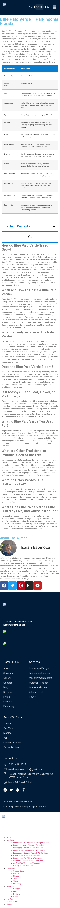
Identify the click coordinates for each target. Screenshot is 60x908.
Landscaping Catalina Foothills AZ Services (30, 853)
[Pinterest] (21, 585)
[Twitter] (12, 585)
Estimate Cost (12, 902)
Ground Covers (19, 871)
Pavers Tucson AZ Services (24, 866)
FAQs (15, 891)
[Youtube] (37, 585)
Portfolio (10, 899)
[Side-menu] (55, 7)
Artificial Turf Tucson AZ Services (26, 863)
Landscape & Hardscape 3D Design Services (31, 843)
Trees (15, 878)
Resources (11, 868)
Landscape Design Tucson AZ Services (28, 845)
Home (9, 837)
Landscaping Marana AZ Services (26, 855)
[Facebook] (4, 585)
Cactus (16, 873)
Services (10, 840)
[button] (54, 226)
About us (10, 886)
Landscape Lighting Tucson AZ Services (29, 848)
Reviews (16, 894)
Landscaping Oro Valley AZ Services (27, 858)
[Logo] (14, 7)
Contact (16, 889)
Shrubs (16, 876)
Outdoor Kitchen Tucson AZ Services (28, 861)
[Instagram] (29, 585)
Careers (16, 896)
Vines (15, 881)
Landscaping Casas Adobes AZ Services (29, 850)
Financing (17, 884)
